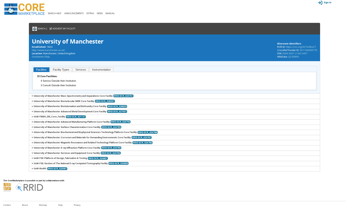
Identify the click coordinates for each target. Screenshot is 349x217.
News (100, 13)
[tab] (41, 69)
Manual (110, 13)
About (25, 205)
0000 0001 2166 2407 (294, 53)
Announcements (74, 13)
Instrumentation (101, 69)
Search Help (54, 13)
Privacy (77, 205)
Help (60, 205)
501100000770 (308, 50)
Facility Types (61, 69)
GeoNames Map (41, 56)
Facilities (41, 69)
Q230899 (293, 56)
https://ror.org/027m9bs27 (301, 46)
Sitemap (43, 205)
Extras (90, 13)
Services (80, 69)
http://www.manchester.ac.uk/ (48, 50)
